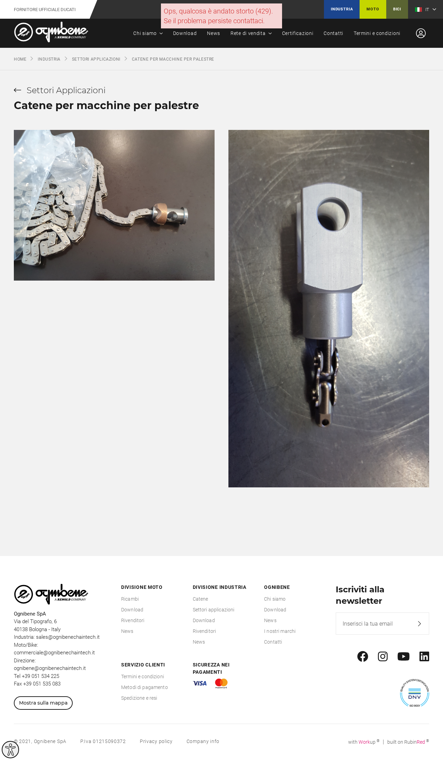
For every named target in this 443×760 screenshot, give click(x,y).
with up (364, 742)
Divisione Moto (142, 587)
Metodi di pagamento (144, 687)
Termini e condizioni (377, 33)
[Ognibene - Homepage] (51, 33)
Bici (397, 9)
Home (20, 59)
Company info (203, 741)
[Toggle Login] (421, 33)
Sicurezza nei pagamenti (211, 668)
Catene (200, 599)
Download (185, 33)
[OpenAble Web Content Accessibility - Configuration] (10, 749)
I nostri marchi (280, 631)
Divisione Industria (219, 587)
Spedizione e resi (139, 698)
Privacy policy (156, 741)
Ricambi (130, 599)
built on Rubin (408, 742)
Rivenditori (133, 620)
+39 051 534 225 (40, 676)
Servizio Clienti (143, 665)
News (213, 33)
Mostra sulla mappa (43, 703)
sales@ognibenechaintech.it (68, 637)
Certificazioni (298, 33)
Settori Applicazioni (96, 59)
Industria (342, 9)
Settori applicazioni (214, 609)
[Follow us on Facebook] (362, 656)
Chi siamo (144, 33)
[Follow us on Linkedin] (424, 656)
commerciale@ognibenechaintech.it (54, 652)
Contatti (333, 33)
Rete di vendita (248, 33)
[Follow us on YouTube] (403, 656)
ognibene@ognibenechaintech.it (50, 668)
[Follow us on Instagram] (383, 656)
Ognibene (277, 587)
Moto (373, 9)
